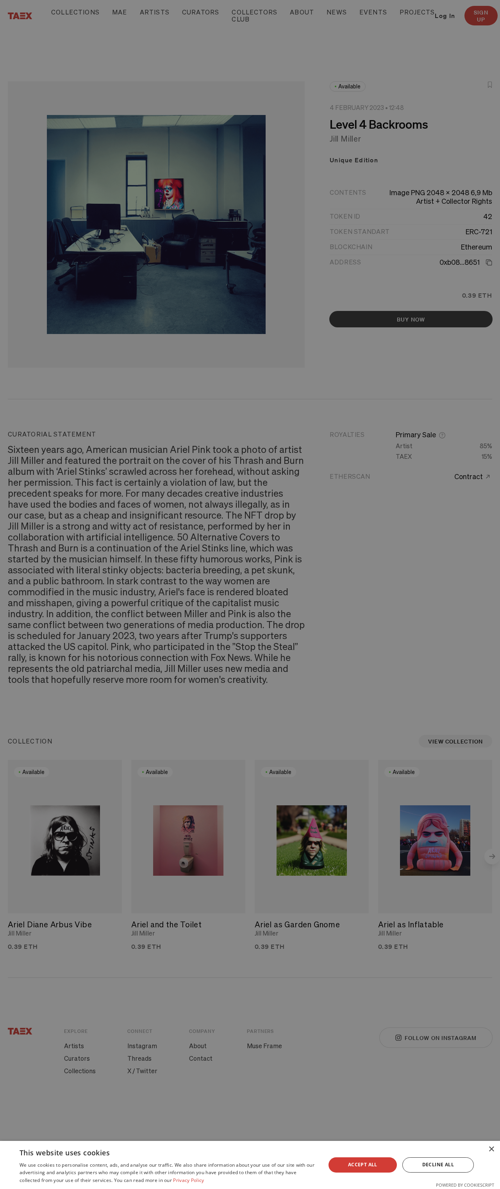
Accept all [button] (362, 1164)
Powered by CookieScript (465, 1185)
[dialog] (250, 1165)
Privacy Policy (188, 1180)
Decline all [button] (438, 1164)
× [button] (491, 1149)
